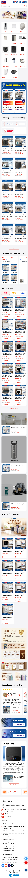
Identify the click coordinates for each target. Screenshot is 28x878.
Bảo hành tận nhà (17, 731)
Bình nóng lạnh (14, 32)
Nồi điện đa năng (6, 55)
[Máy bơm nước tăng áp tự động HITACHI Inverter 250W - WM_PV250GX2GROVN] (22, 281)
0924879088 (7, 816)
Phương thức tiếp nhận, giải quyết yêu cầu (13, 826)
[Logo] (3, 2)
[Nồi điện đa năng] (5, 49)
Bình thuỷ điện (5, 43)
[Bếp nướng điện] (14, 72)
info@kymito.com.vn (9, 813)
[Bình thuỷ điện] (5, 37)
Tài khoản (20, 2)
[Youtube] (9, 865)
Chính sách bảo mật (8, 824)
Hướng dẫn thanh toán (8, 848)
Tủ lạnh (6, 31)
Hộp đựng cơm (22, 66)
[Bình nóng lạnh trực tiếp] (5, 60)
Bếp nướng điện (14, 78)
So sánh (6, 111)
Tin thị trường (8, 743)
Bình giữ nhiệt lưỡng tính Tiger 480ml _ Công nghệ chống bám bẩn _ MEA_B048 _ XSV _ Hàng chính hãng (17, 465)
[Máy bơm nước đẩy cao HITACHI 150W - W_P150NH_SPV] (20, 207)
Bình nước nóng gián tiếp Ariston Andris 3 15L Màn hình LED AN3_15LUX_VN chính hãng (7, 572)
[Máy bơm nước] (22, 37)
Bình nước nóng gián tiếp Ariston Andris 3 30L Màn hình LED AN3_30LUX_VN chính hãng (20, 572)
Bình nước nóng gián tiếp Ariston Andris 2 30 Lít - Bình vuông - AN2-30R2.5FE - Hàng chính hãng (7, 332)
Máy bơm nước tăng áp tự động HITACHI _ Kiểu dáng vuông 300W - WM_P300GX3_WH (16, 707)
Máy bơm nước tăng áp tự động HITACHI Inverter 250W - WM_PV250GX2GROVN (17, 504)
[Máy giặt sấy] (14, 49)
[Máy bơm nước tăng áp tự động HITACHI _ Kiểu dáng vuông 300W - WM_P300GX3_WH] (6, 709)
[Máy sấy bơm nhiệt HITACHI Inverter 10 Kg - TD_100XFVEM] (8, 95)
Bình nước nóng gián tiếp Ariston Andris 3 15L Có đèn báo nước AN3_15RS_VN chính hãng (20, 550)
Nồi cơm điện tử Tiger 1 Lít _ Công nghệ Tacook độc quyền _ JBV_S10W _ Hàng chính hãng (5, 272)
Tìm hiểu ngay (18, 724)
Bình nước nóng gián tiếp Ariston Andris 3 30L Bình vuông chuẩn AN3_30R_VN (7, 616)
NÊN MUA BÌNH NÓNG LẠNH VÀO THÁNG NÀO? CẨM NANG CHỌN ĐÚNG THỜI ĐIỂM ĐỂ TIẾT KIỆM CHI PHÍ (14, 763)
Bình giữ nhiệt (14, 43)
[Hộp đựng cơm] (22, 60)
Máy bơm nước (22, 43)
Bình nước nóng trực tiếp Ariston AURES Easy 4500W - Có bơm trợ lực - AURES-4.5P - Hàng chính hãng (20, 310)
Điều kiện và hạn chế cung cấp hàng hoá (13, 830)
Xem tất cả (13, 248)
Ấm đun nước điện (5, 78)
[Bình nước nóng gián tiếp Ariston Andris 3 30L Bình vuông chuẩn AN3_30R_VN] (7, 609)
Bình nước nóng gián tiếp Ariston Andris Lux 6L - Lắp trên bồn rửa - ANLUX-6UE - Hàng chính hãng (20, 376)
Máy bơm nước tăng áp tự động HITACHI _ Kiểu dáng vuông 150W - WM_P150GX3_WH (20, 237)
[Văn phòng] (14, 666)
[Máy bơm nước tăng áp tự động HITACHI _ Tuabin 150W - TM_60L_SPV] (7, 229)
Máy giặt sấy (14, 54)
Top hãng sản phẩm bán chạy (13, 118)
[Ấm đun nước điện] (5, 72)
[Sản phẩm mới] (14, 644)
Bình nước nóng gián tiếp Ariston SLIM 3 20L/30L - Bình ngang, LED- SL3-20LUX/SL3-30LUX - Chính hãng (7, 310)
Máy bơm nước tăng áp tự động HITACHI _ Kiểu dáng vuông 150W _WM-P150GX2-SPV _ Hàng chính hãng (7, 171)
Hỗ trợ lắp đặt (19, 720)
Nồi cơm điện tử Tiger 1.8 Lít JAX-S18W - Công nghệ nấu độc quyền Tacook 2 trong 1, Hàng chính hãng (14, 282)
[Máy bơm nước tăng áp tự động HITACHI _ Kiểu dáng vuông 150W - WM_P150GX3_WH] (20, 229)
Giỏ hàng (22, 2)
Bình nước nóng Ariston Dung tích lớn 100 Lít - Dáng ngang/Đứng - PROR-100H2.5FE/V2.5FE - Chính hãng (7, 376)
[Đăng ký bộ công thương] (14, 875)
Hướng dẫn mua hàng (8, 846)
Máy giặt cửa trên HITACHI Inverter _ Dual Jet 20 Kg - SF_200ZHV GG (19, 171)
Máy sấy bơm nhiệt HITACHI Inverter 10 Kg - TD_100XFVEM (8, 106)
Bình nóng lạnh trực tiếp (5, 66)
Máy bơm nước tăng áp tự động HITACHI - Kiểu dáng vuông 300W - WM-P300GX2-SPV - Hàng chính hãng (20, 106)
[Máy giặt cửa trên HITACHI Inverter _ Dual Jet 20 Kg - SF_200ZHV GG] (20, 163)
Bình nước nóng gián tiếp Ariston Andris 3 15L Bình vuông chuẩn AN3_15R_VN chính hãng (7, 594)
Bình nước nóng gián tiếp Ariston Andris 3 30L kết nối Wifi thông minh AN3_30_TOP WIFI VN (20, 354)
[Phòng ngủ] (21, 676)
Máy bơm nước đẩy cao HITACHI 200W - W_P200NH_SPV (7, 215)
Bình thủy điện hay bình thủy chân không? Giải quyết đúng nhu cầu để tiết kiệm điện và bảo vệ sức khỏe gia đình (19, 777)
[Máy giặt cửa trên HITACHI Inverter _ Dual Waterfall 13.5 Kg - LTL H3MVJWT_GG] (7, 185)
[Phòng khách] (7, 676)
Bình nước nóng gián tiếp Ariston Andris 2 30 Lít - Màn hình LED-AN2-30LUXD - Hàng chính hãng (7, 354)
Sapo (17, 872)
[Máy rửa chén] (22, 49)
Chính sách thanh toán (8, 839)
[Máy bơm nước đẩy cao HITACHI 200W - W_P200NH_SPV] (7, 207)
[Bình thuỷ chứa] (14, 60)
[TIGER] (10, 124)
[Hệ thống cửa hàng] (17, 2)
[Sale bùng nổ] (14, 85)
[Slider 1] (13, 15)
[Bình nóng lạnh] (14, 26)
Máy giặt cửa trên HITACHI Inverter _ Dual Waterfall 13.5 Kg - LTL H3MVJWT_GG (7, 193)
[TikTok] (12, 865)
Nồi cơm (22, 32)
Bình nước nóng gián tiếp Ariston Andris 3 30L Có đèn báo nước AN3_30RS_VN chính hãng (20, 594)
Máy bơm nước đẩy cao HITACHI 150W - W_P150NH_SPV (20, 215)
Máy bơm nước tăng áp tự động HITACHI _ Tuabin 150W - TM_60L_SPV (7, 237)
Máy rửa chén (22, 55)
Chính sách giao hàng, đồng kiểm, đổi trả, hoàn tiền (13, 833)
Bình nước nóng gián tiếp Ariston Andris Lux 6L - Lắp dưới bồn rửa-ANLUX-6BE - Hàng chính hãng (20, 398)
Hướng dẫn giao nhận (8, 850)
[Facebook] (3, 865)
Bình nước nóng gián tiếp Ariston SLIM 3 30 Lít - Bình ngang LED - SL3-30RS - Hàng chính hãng (20, 332)
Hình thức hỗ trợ (7, 837)
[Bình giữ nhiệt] (14, 37)
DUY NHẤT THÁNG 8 (10, 515)
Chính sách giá (7, 828)
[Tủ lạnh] (5, 26)
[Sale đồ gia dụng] (14, 527)
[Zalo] (6, 865)
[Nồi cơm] (22, 26)
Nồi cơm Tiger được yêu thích (9, 258)
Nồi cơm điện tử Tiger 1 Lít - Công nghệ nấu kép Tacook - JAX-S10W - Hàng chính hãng (14, 272)
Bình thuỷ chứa (13, 66)
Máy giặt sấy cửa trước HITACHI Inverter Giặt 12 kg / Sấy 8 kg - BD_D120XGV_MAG (20, 193)
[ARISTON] (10, 130)
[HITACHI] (22, 124)
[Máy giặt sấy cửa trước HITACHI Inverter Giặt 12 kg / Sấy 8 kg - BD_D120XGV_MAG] (20, 185)
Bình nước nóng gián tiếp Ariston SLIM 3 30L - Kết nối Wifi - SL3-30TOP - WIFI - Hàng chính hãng (7, 398)
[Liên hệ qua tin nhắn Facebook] (26, 870)
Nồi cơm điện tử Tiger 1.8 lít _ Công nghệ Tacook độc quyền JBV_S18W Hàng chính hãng (5, 282)
